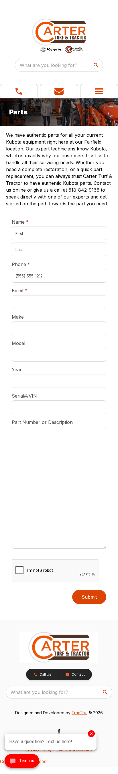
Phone (21, 264)
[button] (19, 91)
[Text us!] (22, 761)
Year (17, 369)
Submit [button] (89, 597)
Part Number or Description (42, 422)
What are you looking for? (48, 65)
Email (28, 290)
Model (18, 343)
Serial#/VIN (24, 396)
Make (18, 317)
